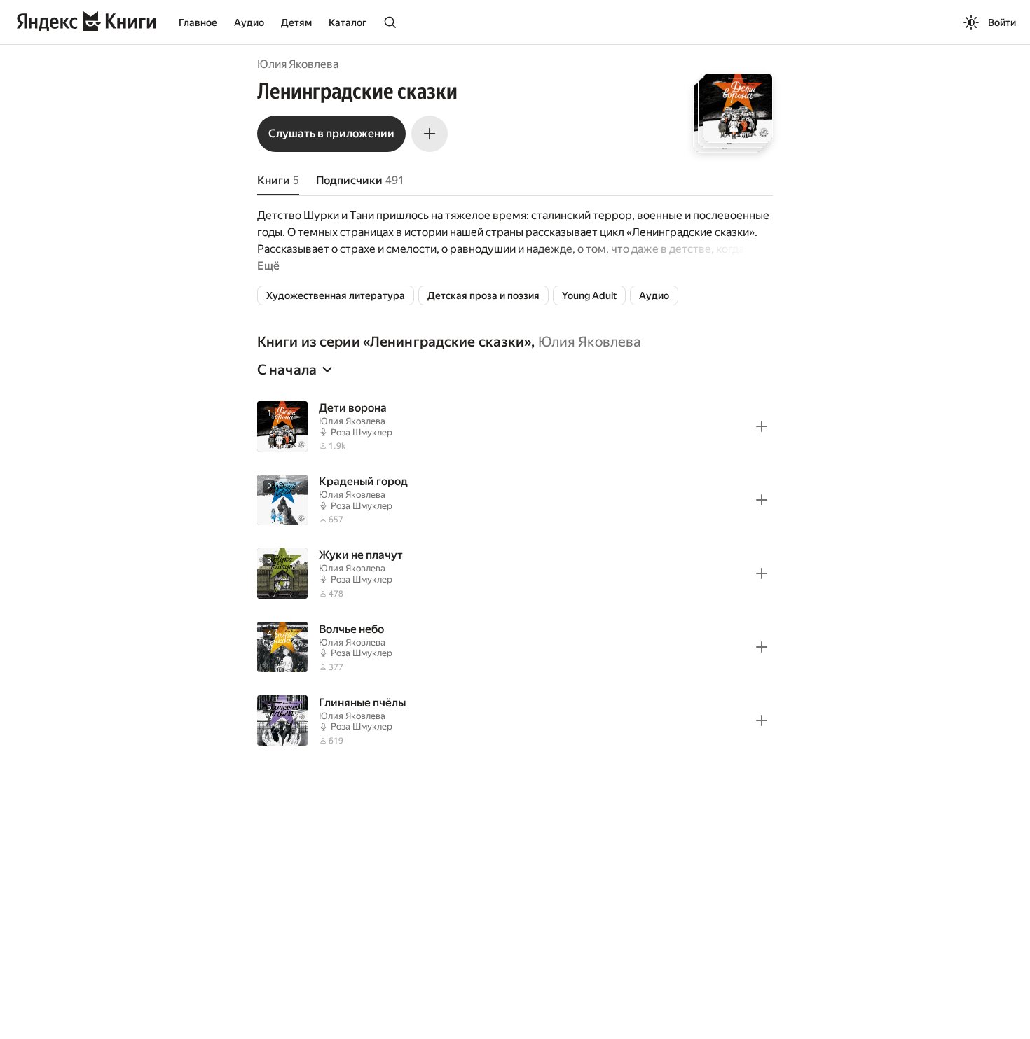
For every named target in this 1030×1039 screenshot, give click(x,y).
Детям (296, 22)
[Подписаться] (429, 134)
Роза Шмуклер (361, 432)
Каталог (347, 22)
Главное (198, 22)
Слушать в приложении (331, 133)
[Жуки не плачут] (515, 573)
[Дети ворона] (515, 426)
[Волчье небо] (515, 647)
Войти (1002, 22)
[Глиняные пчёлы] (515, 721)
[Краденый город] (515, 499)
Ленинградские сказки (447, 341)
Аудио (249, 22)
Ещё (268, 265)
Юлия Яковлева (297, 64)
